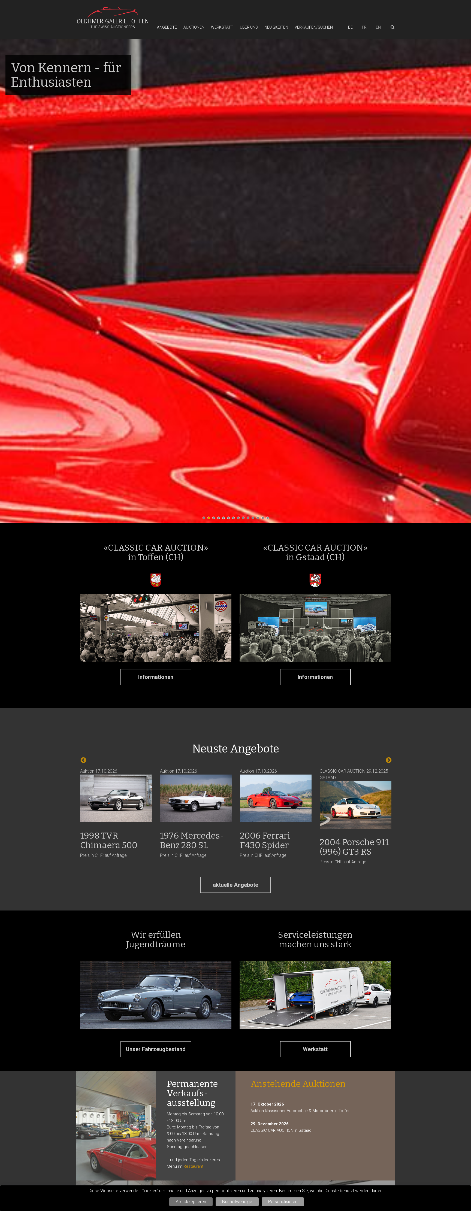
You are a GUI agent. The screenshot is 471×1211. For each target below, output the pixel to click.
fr (364, 27)
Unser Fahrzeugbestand (156, 1049)
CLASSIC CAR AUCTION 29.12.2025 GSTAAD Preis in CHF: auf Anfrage (274, 817)
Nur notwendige (237, 1201)
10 (249, 519)
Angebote (167, 27)
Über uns (249, 27)
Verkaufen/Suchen (314, 27)
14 (269, 519)
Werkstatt (222, 27)
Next (388, 760)
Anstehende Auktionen (298, 1084)
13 (264, 519)
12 (259, 519)
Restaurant (193, 1166)
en (378, 27)
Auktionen (193, 27)
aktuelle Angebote (235, 885)
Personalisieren (282, 1201)
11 (254, 519)
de (350, 27)
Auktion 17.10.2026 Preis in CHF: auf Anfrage (112, 813)
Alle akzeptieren (191, 1201)
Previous (83, 760)
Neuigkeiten (276, 27)
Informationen (155, 677)
